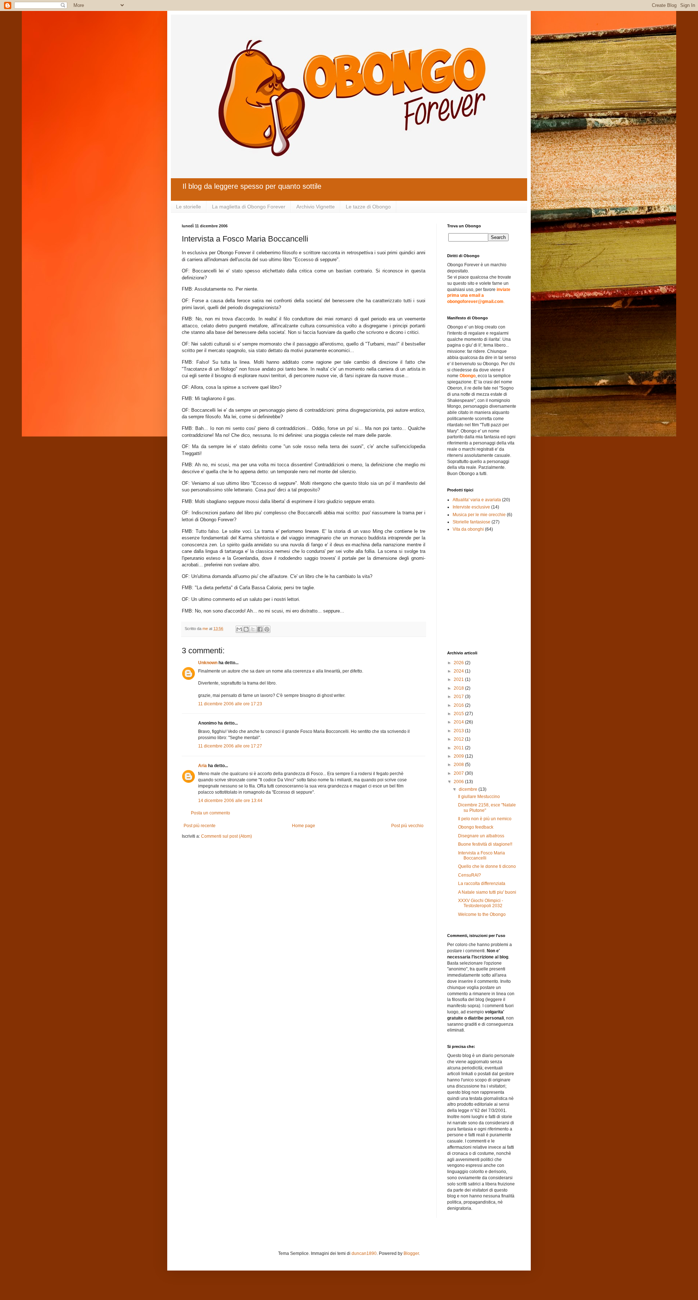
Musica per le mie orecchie (479, 514)
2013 (459, 730)
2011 (459, 747)
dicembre (468, 789)
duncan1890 (364, 1253)
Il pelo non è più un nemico (485, 818)
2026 (459, 662)
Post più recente (200, 825)
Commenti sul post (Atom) (226, 836)
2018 (459, 688)
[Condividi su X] (253, 629)
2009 (459, 756)
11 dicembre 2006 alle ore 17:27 (230, 746)
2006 (459, 781)
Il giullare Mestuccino (479, 796)
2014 (459, 722)
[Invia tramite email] (239, 629)
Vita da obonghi (468, 529)
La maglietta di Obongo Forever (248, 207)
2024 (459, 671)
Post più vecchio (407, 825)
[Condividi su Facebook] (260, 629)
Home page (303, 825)
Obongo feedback (475, 827)
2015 (459, 713)
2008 (459, 764)
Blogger (411, 1253)
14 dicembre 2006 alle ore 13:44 (230, 800)
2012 (459, 739)
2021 (459, 679)
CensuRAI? (469, 875)
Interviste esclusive (471, 507)
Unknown (207, 662)
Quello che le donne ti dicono (487, 866)
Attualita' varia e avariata (477, 499)
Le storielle (188, 207)
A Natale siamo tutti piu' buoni (487, 892)
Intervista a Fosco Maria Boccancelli (481, 855)
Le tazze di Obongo (368, 207)
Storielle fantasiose (471, 522)
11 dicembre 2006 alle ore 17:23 (230, 703)
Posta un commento (210, 813)
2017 (459, 696)
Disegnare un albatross (481, 835)
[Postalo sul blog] (246, 629)
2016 (459, 705)
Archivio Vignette (315, 207)
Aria (202, 765)
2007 (459, 773)
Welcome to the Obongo (482, 914)
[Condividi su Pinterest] (266, 629)
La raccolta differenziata (481, 883)
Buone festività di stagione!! (485, 844)
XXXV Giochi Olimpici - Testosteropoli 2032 (480, 903)
